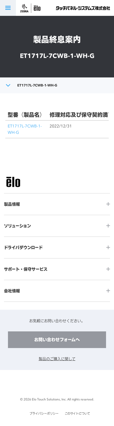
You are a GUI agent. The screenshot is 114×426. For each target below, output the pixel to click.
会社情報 (12, 291)
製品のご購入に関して (57, 358)
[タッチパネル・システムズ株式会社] (83, 8)
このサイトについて (77, 413)
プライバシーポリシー (44, 413)
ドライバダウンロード (23, 247)
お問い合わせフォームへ (57, 339)
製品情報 (12, 204)
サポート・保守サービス (25, 269)
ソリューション (17, 226)
